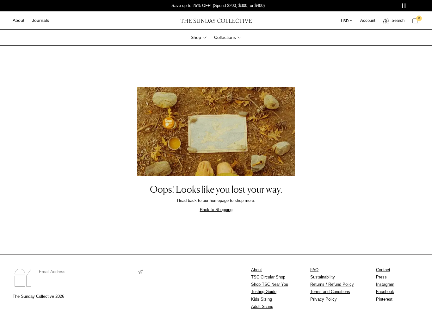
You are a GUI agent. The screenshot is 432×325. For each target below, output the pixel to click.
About (256, 269)
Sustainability (322, 277)
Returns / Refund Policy (332, 284)
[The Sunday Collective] (216, 20)
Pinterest (384, 299)
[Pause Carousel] (404, 5)
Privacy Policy (323, 299)
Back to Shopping (216, 209)
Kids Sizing (261, 299)
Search (398, 20)
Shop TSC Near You (269, 284)
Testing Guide (263, 291)
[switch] (393, 20)
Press (381, 277)
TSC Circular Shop (268, 277)
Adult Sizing (262, 306)
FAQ (314, 269)
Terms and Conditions (330, 291)
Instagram (385, 284)
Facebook (385, 291)
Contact (383, 269)
